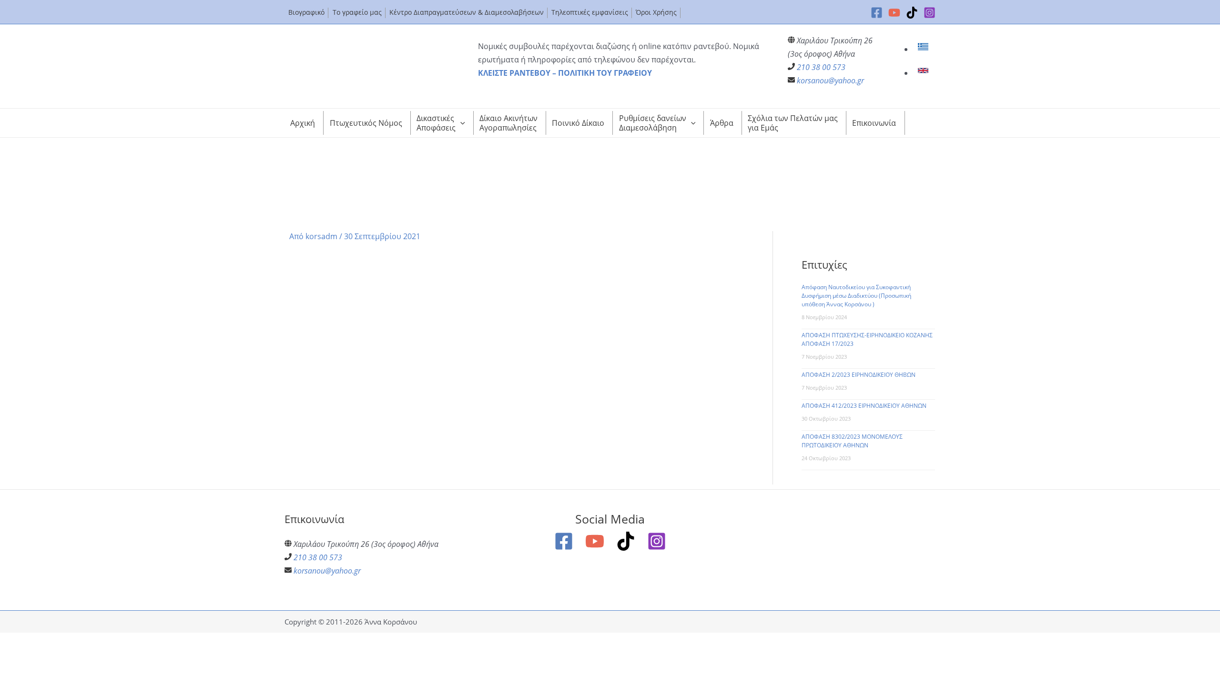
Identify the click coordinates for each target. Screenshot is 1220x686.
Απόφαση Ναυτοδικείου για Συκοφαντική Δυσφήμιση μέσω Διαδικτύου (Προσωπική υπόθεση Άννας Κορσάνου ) (856, 295)
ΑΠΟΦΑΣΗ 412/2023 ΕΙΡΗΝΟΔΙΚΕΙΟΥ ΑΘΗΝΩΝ (864, 406)
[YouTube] (894, 13)
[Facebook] (877, 13)
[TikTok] (912, 13)
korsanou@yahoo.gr (830, 80)
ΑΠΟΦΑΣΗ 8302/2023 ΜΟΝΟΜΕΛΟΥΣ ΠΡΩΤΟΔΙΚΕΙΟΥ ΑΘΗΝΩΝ (852, 441)
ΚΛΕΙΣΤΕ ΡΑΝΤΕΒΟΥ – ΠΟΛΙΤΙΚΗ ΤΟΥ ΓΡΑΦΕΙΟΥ (565, 73)
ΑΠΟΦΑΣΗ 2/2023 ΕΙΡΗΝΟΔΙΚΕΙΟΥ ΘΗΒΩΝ (858, 375)
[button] (460, 123)
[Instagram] (929, 13)
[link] (924, 49)
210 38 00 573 (821, 67)
